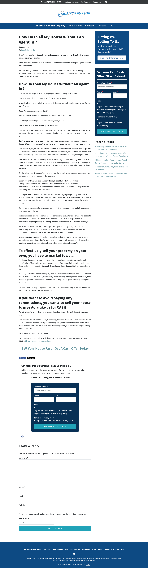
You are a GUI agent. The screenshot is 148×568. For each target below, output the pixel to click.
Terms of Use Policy (111, 549)
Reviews (102, 25)
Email (58, 395)
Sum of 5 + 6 (24, 518)
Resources (86, 549)
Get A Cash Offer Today (32, 549)
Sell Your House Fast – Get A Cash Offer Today (55, 348)
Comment (23, 458)
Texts (37, 404)
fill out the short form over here (38, 341)
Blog (122, 549)
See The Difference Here (111, 57)
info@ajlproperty (28, 50)
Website (22, 505)
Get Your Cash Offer (72, 2)
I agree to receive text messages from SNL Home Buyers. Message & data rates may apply (54, 412)
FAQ (111, 25)
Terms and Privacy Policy (44, 418)
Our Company (86, 2)
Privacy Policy (97, 549)
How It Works (75, 25)
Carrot (88, 565)
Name (22, 487)
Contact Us (97, 2)
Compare (89, 25)
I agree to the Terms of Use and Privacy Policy (54, 420)
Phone (37, 395)
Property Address (41, 386)
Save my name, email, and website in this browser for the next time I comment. (54, 514)
